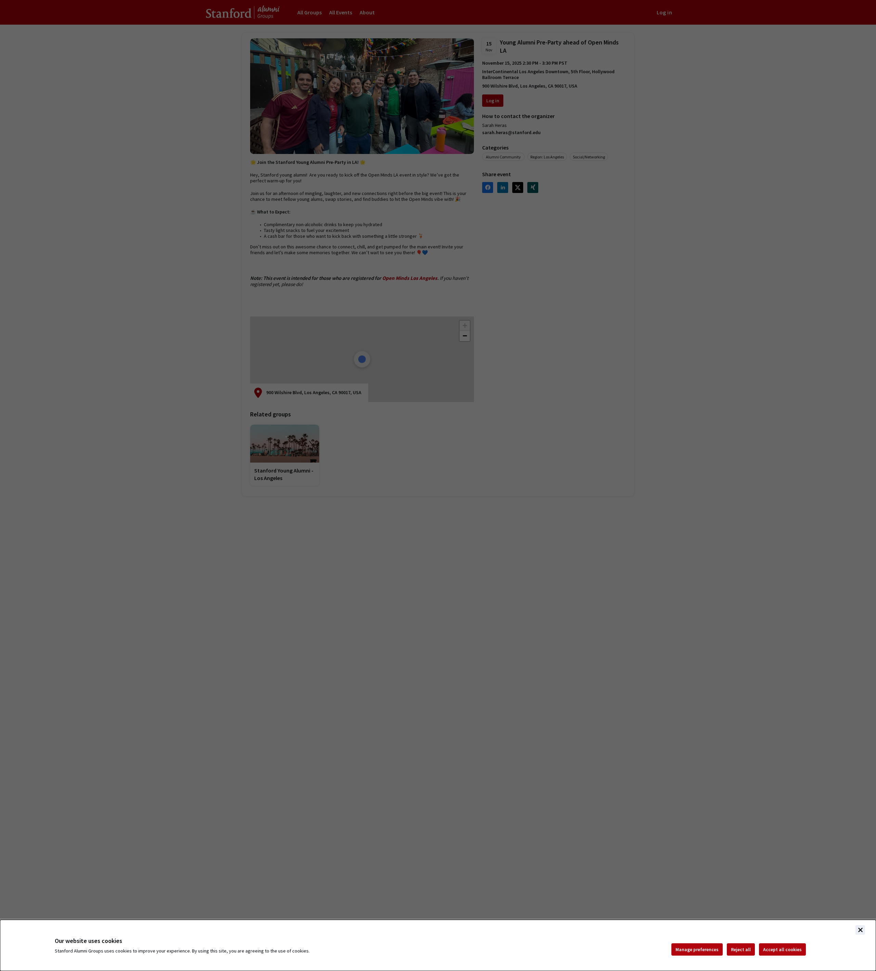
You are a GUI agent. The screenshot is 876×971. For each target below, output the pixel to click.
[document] (438, 945)
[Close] (860, 930)
